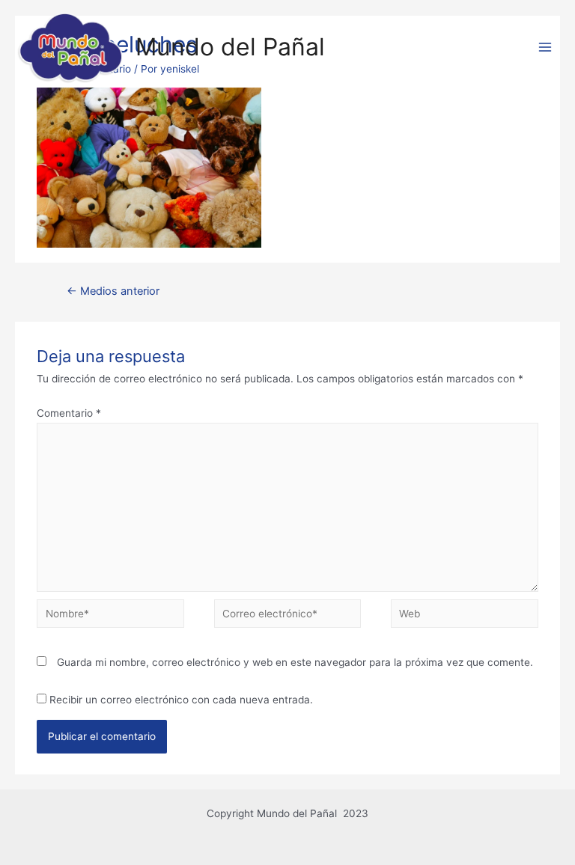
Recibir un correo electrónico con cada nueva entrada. (181, 700)
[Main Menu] (545, 47)
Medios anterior (113, 291)
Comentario (69, 413)
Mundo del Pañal (230, 46)
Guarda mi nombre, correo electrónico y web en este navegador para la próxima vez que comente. (295, 662)
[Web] (464, 617)
